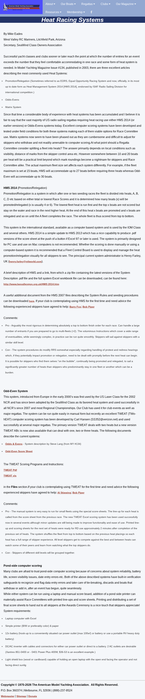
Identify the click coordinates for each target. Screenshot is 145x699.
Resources (52, 12)
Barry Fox (75, 306)
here (31, 301)
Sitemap (21, 696)
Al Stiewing (64, 492)
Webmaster (7, 696)
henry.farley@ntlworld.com (25, 261)
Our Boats (67, 3)
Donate (32, 696)
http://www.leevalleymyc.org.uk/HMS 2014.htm (31, 284)
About (49, 3)
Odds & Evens (13, 443)
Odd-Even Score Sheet (19, 451)
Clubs (105, 3)
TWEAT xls (10, 475)
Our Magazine (125, 3)
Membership (75, 12)
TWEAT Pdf (10, 470)
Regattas (87, 3)
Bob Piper (88, 306)
